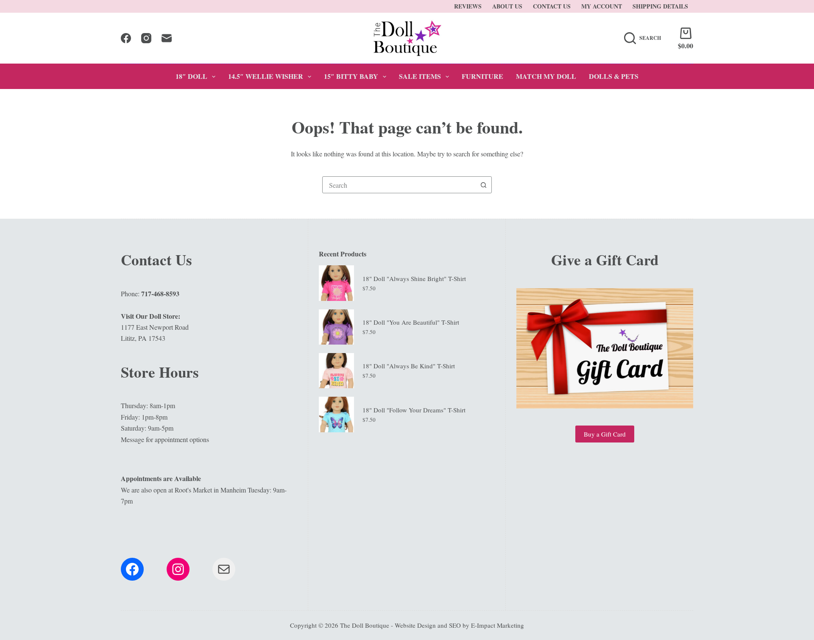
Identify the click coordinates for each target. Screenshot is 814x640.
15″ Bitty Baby (351, 76)
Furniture (482, 76)
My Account (601, 6)
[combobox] (399, 184)
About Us (507, 6)
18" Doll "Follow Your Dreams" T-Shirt (414, 410)
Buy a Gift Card (605, 434)
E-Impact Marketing (497, 625)
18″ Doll (191, 76)
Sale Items (420, 76)
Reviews (468, 6)
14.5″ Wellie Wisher (265, 76)
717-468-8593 (160, 293)
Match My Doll (546, 76)
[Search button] (483, 185)
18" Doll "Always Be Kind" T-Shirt (408, 366)
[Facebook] (126, 38)
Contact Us (552, 6)
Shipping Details (660, 6)
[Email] (167, 38)
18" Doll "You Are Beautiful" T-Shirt (410, 322)
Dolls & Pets (613, 76)
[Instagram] (146, 38)
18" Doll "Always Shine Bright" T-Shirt (414, 278)
